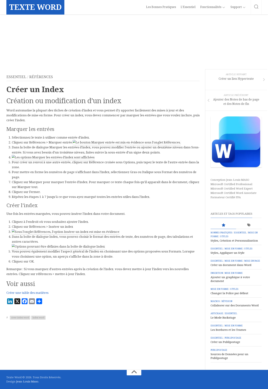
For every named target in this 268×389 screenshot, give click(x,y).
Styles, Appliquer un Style (227, 252)
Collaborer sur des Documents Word (235, 305)
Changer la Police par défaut (229, 293)
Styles (224, 236)
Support (236, 7)
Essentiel (16, 77)
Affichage (217, 313)
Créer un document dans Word (231, 265)
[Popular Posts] (223, 225)
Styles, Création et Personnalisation (234, 240)
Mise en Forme (234, 248)
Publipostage (233, 338)
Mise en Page (252, 261)
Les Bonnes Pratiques (161, 7)
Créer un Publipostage (225, 342)
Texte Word (35, 7)
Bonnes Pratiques (221, 232)
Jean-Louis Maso (27, 381)
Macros (215, 301)
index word (38, 317)
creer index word (20, 317)
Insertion (217, 273)
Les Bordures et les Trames (228, 329)
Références (41, 77)
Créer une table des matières (27, 293)
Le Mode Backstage (223, 317)
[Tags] (249, 225)
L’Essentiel (188, 7)
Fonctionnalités (210, 7)
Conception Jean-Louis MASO (230, 179)
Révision (227, 301)
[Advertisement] (134, 41)
